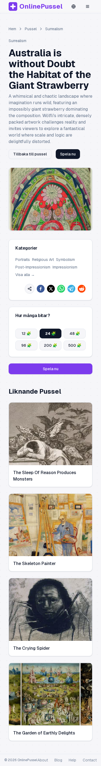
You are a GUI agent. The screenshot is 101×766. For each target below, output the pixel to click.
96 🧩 (26, 345)
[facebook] (41, 289)
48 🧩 (74, 333)
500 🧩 (74, 345)
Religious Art (43, 259)
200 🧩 (50, 345)
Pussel (31, 28)
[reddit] (82, 289)
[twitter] (51, 289)
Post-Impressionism (32, 267)
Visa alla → (25, 274)
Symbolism (65, 259)
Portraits (22, 259)
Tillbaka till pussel (30, 154)
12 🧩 (26, 333)
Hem (12, 28)
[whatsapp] (61, 289)
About (42, 760)
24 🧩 (50, 333)
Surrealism (54, 28)
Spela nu (68, 154)
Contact (90, 760)
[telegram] (71, 289)
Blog (58, 760)
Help (72, 760)
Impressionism (65, 267)
